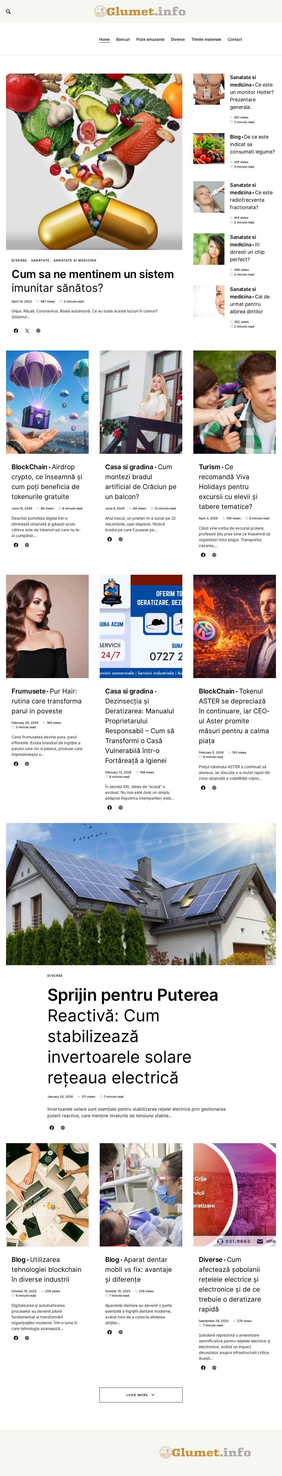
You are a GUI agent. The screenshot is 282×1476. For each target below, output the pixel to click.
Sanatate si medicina (75, 260)
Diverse (19, 260)
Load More (137, 1395)
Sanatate (40, 260)
